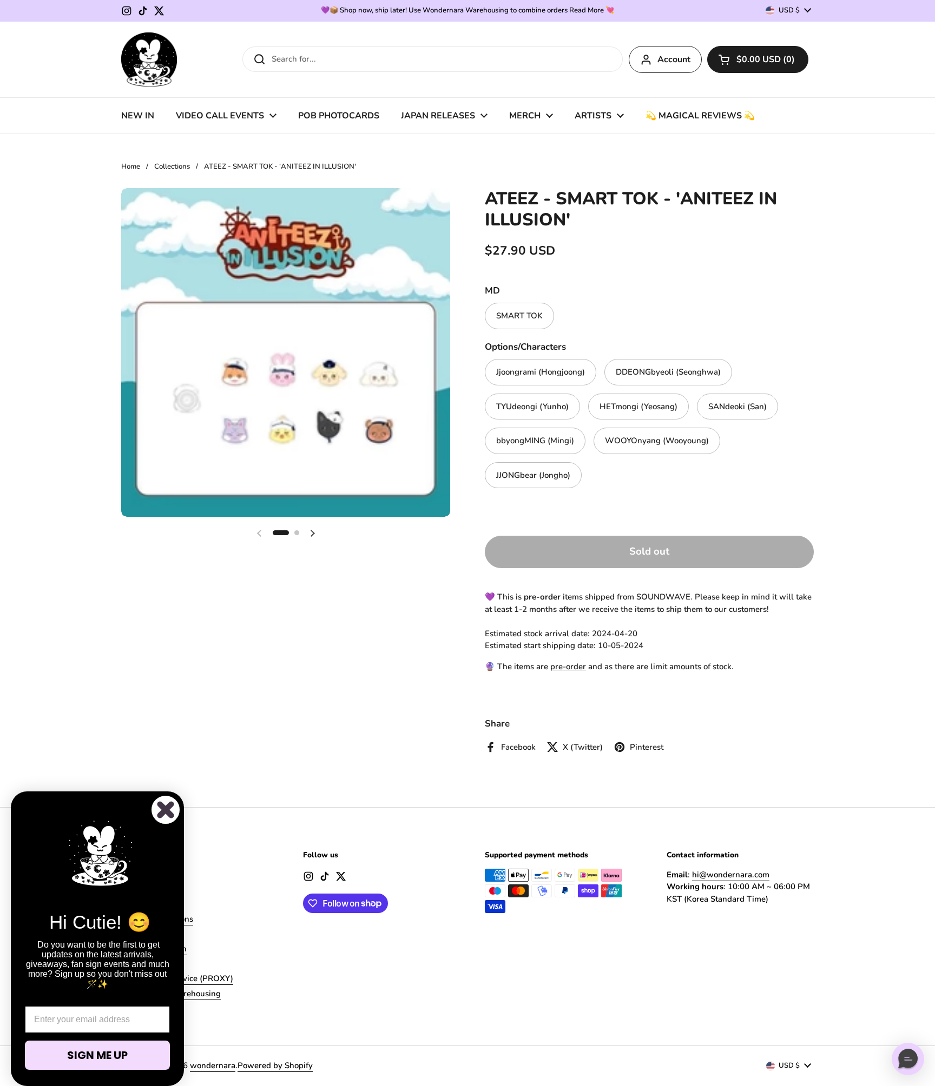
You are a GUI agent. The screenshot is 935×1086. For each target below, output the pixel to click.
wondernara (212, 1065)
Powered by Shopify (275, 1065)
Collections (172, 166)
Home (130, 166)
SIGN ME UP (97, 1055)
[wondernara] (149, 59)
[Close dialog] (166, 810)
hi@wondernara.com (730, 874)
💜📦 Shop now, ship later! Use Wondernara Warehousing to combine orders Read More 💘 (467, 10)
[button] (757, 59)
